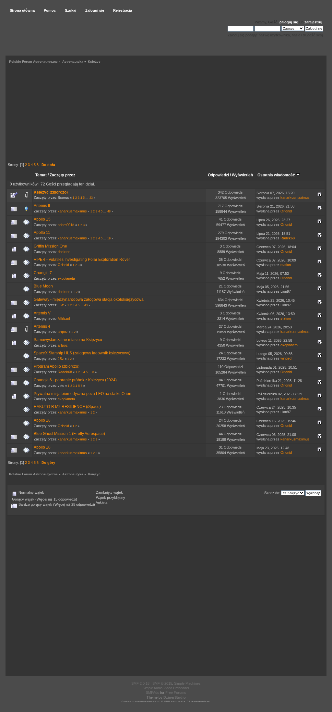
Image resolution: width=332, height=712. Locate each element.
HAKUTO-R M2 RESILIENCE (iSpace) (67, 406)
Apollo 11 (42, 232)
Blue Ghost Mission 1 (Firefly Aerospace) (69, 433)
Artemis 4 (42, 326)
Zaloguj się (288, 22)
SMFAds (152, 692)
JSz (61, 305)
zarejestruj (313, 22)
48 (109, 211)
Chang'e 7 (43, 273)
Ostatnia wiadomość (276, 175)
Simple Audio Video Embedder (166, 688)
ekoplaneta (66, 278)
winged (285, 358)
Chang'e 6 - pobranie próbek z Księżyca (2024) (75, 380)
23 (91, 197)
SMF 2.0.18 (140, 683)
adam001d (66, 225)
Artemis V (42, 313)
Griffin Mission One (50, 246)
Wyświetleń (242, 175)
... (87, 197)
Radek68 (287, 238)
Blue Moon (43, 286)
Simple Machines (187, 683)
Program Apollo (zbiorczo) (56, 366)
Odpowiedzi (218, 175)
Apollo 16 (42, 420)
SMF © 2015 (162, 683)
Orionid (286, 211)
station (285, 265)
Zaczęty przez (62, 175)
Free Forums (175, 692)
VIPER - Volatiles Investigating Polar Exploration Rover (82, 259)
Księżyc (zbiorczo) (51, 192)
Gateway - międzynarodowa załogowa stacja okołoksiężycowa (89, 299)
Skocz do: (272, 493)
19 (109, 238)
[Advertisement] (166, 114)
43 (86, 305)
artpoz (63, 332)
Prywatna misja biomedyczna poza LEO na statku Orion (82, 393)
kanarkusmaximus (295, 197)
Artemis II (42, 205)
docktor (64, 252)
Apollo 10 (42, 447)
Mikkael (64, 319)
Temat (41, 175)
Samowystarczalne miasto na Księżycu (68, 339)
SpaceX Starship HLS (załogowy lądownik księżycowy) (82, 353)
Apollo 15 (42, 219)
